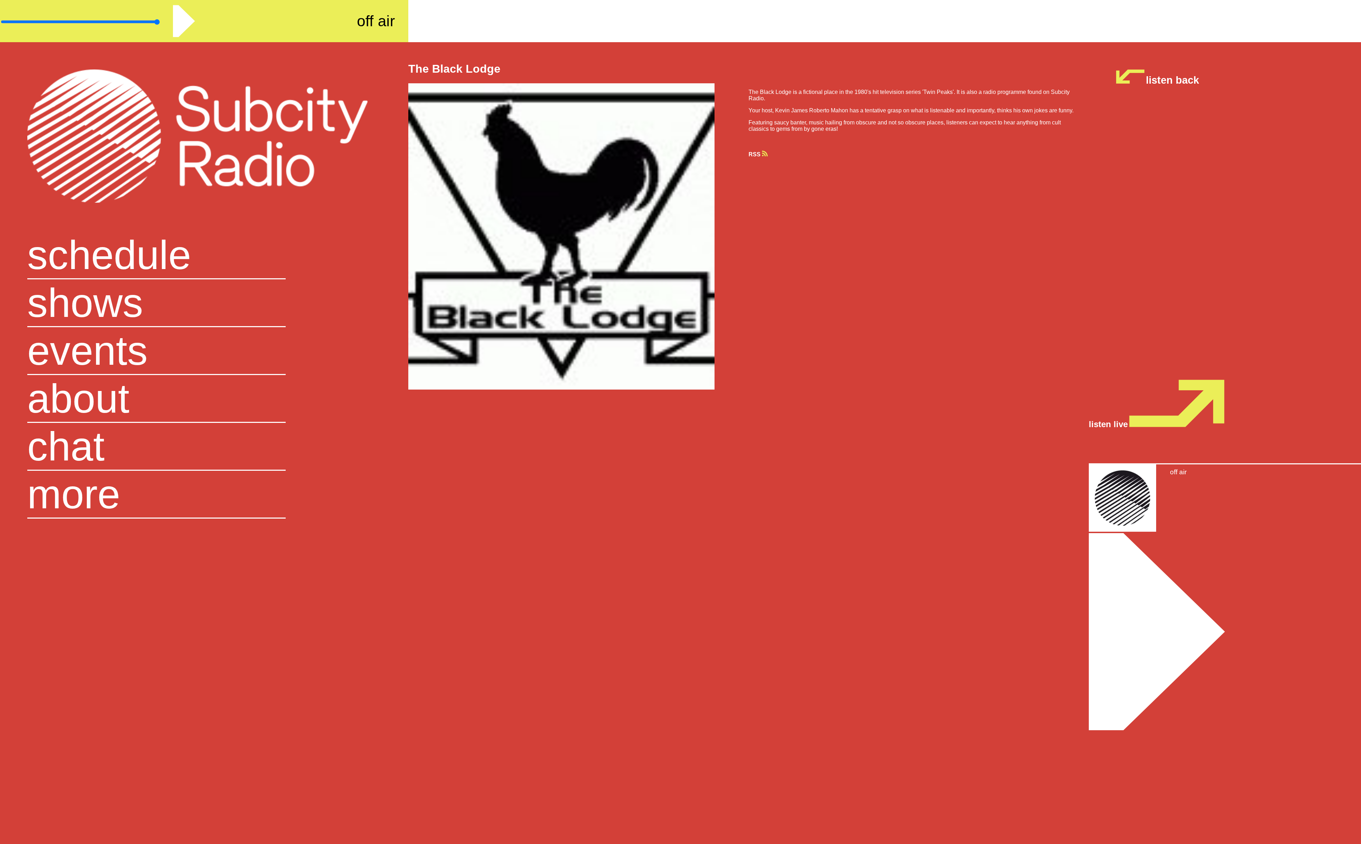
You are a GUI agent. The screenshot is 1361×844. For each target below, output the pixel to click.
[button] (204, 495)
